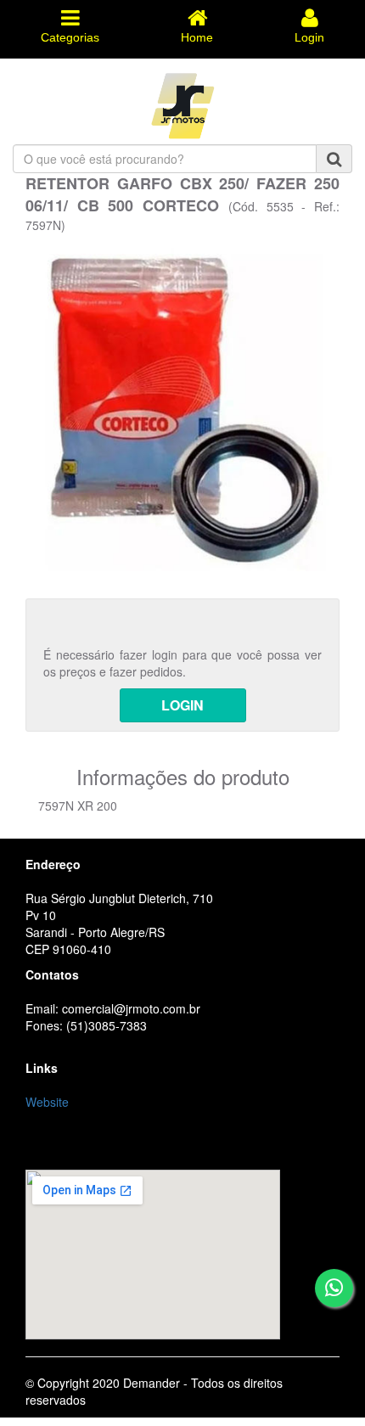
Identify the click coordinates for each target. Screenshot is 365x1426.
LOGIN (182, 705)
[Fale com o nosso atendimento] (334, 1288)
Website (47, 1101)
